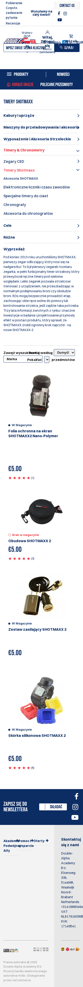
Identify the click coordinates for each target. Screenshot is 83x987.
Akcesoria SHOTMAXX (20, 178)
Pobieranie (14, 3)
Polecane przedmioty (56, 84)
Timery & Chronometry (23, 150)
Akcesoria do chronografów (28, 213)
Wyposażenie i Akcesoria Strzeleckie (37, 139)
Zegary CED (13, 161)
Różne (9, 237)
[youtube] (60, 20)
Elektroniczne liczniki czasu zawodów (36, 187)
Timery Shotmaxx (19, 170)
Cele (7, 225)
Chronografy (14, 204)
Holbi (21, 975)
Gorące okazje (22, 84)
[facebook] (59, 14)
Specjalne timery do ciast (25, 196)
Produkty (21, 74)
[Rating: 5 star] (19, 478)
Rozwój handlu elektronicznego (25, 971)
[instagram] (65, 14)
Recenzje (13, 23)
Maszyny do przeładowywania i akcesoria (41, 127)
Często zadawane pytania (14, 13)
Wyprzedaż (14, 249)
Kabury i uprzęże (18, 115)
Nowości (63, 74)
